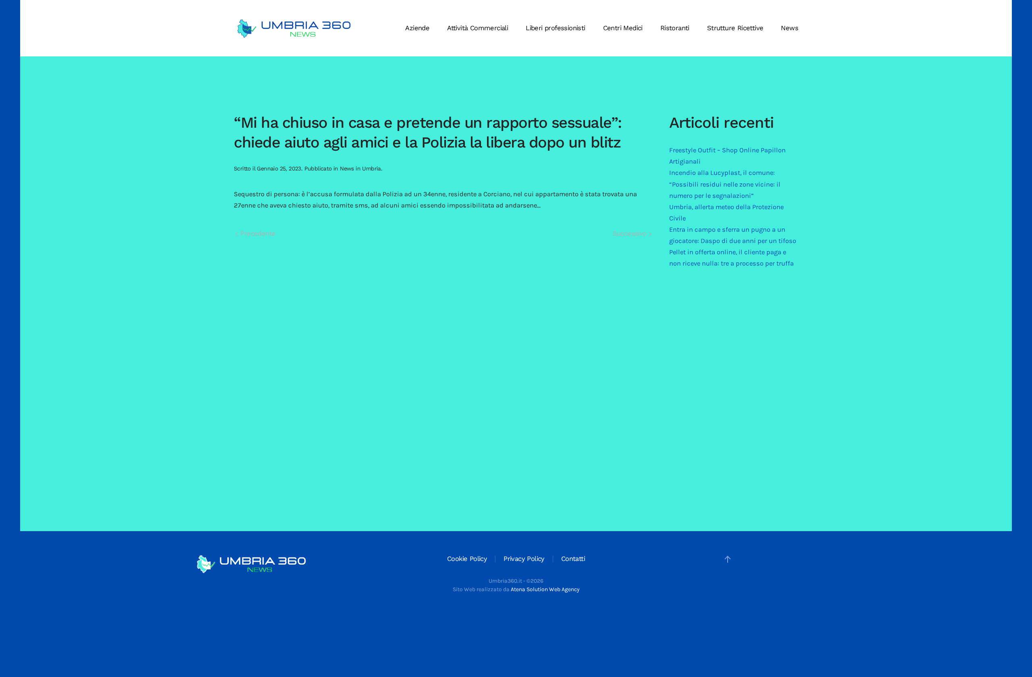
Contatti (573, 559)
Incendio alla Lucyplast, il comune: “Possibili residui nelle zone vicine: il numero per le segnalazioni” (724, 184)
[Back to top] (727, 559)
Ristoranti (674, 28)
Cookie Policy (467, 559)
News (789, 28)
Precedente (256, 233)
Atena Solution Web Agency (545, 589)
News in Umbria (360, 168)
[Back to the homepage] (294, 28)
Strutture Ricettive (735, 28)
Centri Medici (623, 28)
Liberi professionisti (555, 28)
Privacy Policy (524, 559)
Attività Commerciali (477, 28)
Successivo (631, 233)
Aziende (417, 28)
